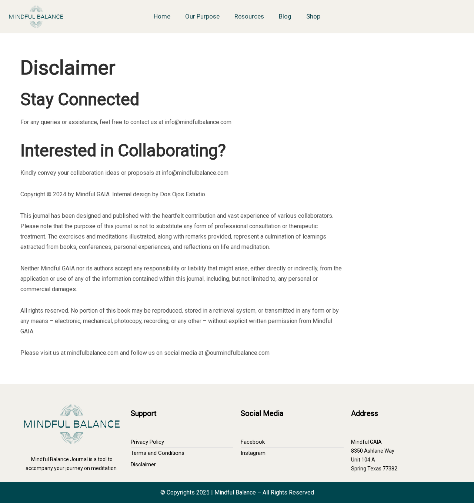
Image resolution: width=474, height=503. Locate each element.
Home (162, 16)
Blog (285, 16)
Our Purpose (202, 16)
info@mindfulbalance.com (198, 122)
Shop (313, 16)
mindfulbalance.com (92, 352)
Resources (249, 16)
